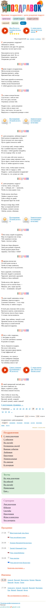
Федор (26, 590)
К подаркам (9, 465)
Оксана (16, 582)
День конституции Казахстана (20, 563)
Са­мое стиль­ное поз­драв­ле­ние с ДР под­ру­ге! (15, 369)
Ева (9, 590)
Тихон (22, 582)
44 (20, 409)
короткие (15, 23)
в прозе (32, 39)
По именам (8, 462)
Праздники (8, 455)
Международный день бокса (19, 533)
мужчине (19, 423)
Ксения (32, 580)
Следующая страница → (12, 405)
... (11, 409)
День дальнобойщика (17, 553)
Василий (17, 580)
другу (8, 425)
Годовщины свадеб (12, 446)
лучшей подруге (18, 19)
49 (37, 409)
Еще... (6, 491)
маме (2, 425)
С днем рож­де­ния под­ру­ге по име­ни (36, 30)
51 (43, 409)
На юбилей (8, 481)
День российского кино (18, 537)
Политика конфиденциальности (10, 603)
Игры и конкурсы (11, 517)
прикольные (6, 19)
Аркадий (25, 588)
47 (30, 409)
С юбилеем (8, 439)
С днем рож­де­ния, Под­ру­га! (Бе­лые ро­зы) (36, 369)
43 (17, 409)
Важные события (11, 449)
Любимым (8, 452)
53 (6, 412)
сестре (33, 423)
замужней (5, 23)
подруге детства (32, 19)
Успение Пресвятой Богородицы (21, 543)
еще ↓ (23, 23)
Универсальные (10, 459)
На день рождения (11, 478)
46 (26, 409)
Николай (10, 582)
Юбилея (7, 507)
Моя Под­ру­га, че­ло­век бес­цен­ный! (15, 30)
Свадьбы (7, 511)
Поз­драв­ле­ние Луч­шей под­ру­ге (15, 120)
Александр (11, 588)
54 (9, 412)
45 (23, 409)
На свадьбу (8, 443)
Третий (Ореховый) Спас (18, 548)
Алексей (10, 580)
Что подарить (9, 520)
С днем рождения (11, 436)
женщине (12, 423)
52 (3, 412)
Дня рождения (10, 504)
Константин (25, 580)
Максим (38, 580)
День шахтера (14, 558)
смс (28, 39)
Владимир (39, 588)
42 (14, 409)
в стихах (38, 39)
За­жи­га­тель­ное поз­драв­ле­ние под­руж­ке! (36, 120)
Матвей (13, 590)
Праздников (9, 514)
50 (40, 409)
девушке (26, 423)
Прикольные (9, 488)
